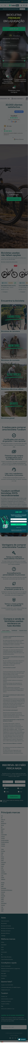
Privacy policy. (24, 530)
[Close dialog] (26, 510)
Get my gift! (19, 524)
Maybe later (18, 527)
